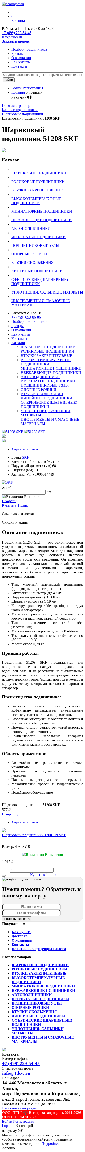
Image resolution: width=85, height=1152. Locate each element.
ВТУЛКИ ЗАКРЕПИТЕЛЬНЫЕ (46, 356)
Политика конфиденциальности (39, 949)
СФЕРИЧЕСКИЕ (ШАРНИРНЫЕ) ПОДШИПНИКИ (49, 404)
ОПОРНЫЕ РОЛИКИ (38, 390)
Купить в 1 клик (15, 505)
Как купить (20, 62)
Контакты (19, 66)
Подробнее (50, 1144)
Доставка (20, 936)
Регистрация (33, 88)
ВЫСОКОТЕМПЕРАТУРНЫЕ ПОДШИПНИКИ (46, 362)
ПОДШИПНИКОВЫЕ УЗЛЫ (45, 385)
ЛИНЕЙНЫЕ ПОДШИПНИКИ (46, 398)
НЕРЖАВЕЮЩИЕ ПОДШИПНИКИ (51, 373)
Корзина (18, 92)
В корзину (10, 501)
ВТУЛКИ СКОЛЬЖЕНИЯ (42, 394)
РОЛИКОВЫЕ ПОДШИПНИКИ (47, 351)
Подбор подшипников (29, 49)
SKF (25, 457)
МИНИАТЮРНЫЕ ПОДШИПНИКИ (51, 368)
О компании (21, 58)
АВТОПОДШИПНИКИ (40, 377)
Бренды (17, 54)
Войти (16, 88)
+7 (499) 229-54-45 (16, 33)
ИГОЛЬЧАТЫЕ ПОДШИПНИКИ (48, 381)
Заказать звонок (15, 41)
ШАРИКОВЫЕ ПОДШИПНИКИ (48, 347)
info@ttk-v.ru (12, 37)
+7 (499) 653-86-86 (26, 317)
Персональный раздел (20, 1108)
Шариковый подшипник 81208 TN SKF (34, 835)
